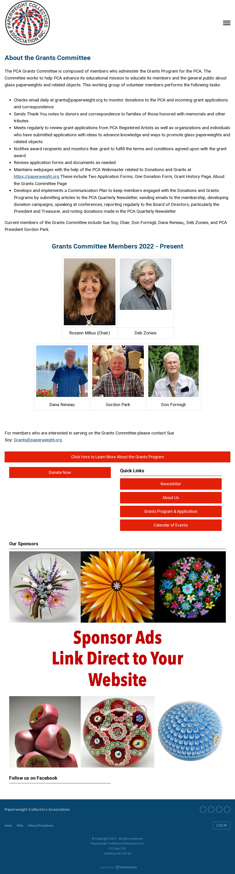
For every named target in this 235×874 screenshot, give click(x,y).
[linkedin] (227, 809)
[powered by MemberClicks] (117, 867)
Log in (221, 825)
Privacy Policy (117, 858)
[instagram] (219, 809)
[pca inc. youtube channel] (211, 809)
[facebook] (203, 809)
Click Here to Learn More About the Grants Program (117, 456)
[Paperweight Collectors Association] (27, 23)
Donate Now (60, 472)
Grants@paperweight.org (38, 439)
